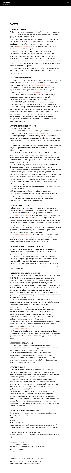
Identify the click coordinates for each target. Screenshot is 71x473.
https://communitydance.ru (26, 46)
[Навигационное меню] (68, 3)
